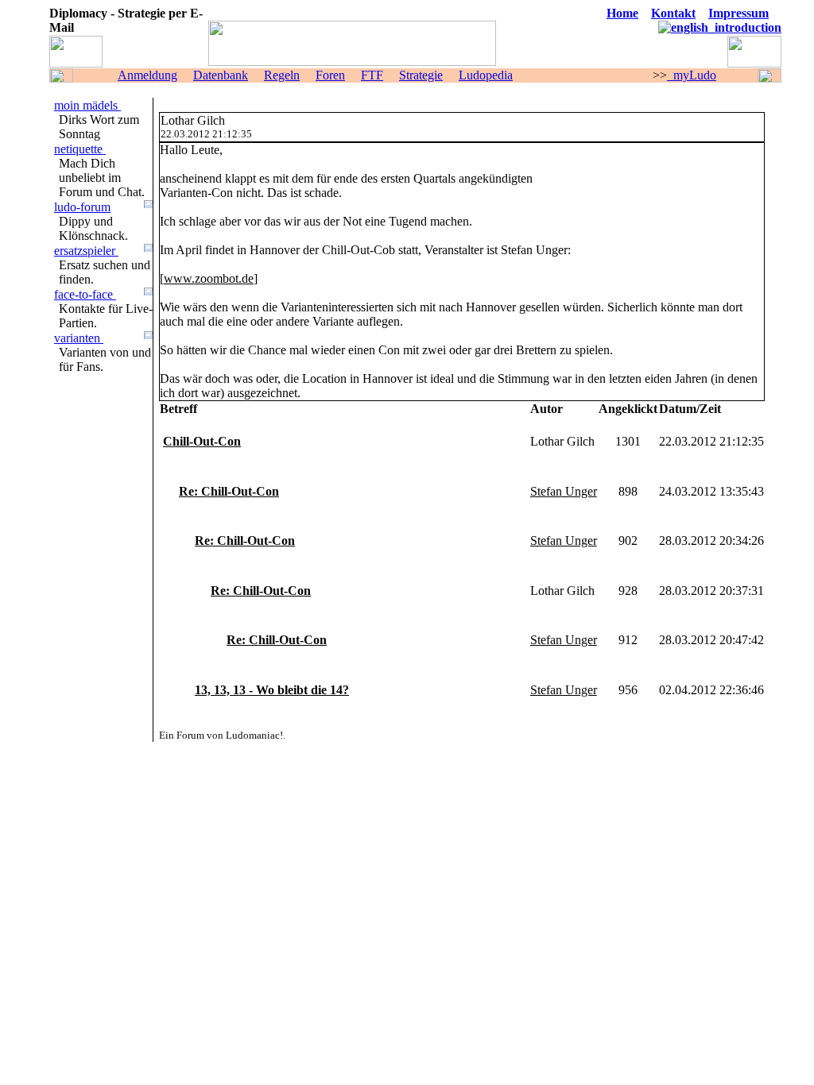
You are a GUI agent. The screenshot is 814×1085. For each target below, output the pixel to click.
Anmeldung (147, 75)
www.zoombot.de (209, 278)
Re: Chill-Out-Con (229, 491)
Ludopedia (486, 75)
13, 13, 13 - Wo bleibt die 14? (272, 690)
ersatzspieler (86, 250)
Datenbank (220, 75)
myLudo (691, 75)
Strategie (421, 75)
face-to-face (85, 294)
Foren (330, 75)
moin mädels (87, 105)
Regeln (282, 75)
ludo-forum (82, 207)
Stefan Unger (563, 491)
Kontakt (673, 13)
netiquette (80, 149)
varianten (78, 338)
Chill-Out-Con (202, 441)
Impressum (738, 13)
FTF (372, 75)
